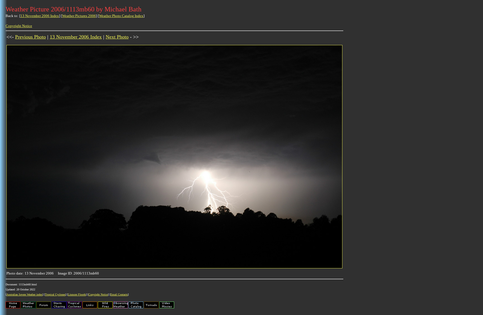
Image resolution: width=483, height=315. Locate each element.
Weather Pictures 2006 (79, 16)
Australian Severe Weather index (24, 294)
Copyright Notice (19, 26)
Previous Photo (30, 37)
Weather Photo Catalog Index (121, 16)
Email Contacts (119, 294)
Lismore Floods (77, 294)
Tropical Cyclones (55, 294)
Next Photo (117, 37)
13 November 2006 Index (39, 16)
